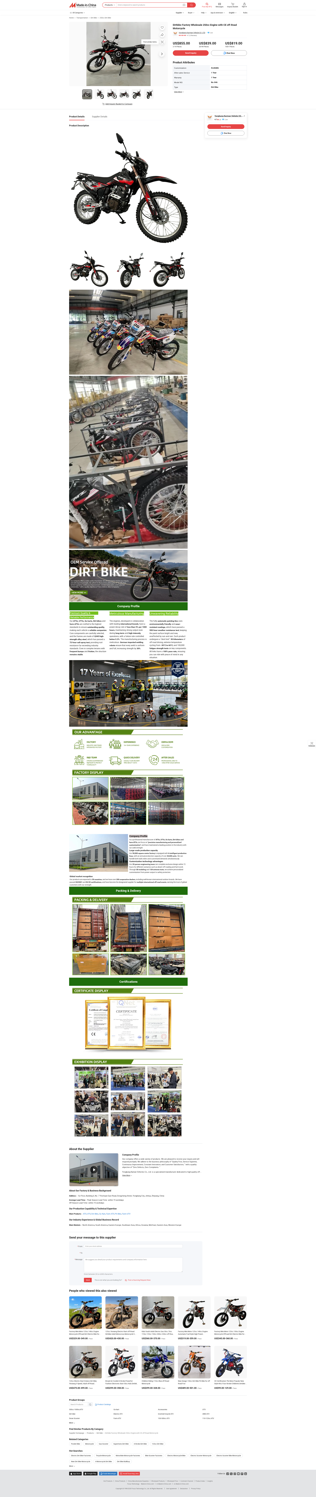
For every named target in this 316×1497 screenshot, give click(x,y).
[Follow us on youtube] (238, 1473)
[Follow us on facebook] (227, 1473)
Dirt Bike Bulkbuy (123, 1461)
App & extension (217, 12)
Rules (245, 12)
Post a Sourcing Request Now (138, 1280)
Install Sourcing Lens (131, 1473)
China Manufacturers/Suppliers (138, 1481)
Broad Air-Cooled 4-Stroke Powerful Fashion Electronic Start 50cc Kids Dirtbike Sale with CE (121, 1383)
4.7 (218, 119)
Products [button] (109, 5)
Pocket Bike (75, 1444)
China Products (120, 1481)
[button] (184, 5)
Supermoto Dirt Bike (121, 1444)
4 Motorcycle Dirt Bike (103, 1461)
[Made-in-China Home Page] (82, 5)
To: (81, 1253)
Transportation (82, 18)
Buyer (190, 12)
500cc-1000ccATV (76, 1409)
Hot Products (107, 1481)
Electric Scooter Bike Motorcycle (229, 1455)
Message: (79, 1259)
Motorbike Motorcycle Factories (128, 1455)
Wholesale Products (158, 1481)
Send (88, 1280)
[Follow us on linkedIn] (245, 1473)
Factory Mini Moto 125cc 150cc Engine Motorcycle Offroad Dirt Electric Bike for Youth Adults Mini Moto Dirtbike (229, 1334)
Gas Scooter (103, 1444)
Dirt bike (72, 1414)
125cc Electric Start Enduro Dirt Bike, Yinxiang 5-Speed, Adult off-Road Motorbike (83, 1383)
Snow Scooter (74, 1418)
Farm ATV (110, 1213)
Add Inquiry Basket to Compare (118, 104)
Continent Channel (186, 1481)
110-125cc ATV (208, 1418)
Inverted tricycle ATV (166, 1414)
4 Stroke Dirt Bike (140, 1444)
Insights (210, 1481)
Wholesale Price (172, 1481)
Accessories (162, 1409)
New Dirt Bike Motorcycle (80, 1461)
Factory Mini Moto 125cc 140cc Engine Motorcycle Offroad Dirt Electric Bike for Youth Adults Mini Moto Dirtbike (84, 1334)
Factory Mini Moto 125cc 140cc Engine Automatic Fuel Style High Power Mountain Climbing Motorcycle (193, 1334)
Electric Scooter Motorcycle (201, 1455)
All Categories (77, 12)
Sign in (244, 6)
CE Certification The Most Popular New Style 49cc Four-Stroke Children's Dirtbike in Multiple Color (230, 1383)
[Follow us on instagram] (235, 1473)
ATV (84, 1213)
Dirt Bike (94, 18)
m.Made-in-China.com (164, 1484)
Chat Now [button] (230, 53)
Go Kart (102, 1213)
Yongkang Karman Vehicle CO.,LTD (192, 32)
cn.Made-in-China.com (181, 1484)
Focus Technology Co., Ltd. (141, 1488)
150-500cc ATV (164, 1418)
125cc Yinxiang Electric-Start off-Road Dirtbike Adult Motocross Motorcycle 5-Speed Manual (120, 1334)
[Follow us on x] (231, 1473)
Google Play (90, 1473)
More (71, 1466)
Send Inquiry (190, 53)
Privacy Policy (195, 1488)
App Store (75, 1473)
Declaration (184, 1488)
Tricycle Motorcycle (103, 1455)
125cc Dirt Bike (157, 1444)
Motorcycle (89, 1444)
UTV (88, 1213)
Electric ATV (118, 1414)
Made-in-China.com (147, 1484)
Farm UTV (126, 1213)
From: (80, 1246)
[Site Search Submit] (191, 5)
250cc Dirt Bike (105, 18)
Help (203, 12)
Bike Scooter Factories (153, 1455)
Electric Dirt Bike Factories (81, 1455)
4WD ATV (205, 1414)
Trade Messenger (108, 1473)
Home (71, 18)
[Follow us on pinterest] (242, 1473)
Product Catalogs (104, 1404)
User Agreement (171, 1488)
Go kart (116, 1409)
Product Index (200, 1481)
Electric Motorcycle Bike (176, 1455)
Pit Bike (118, 1213)
